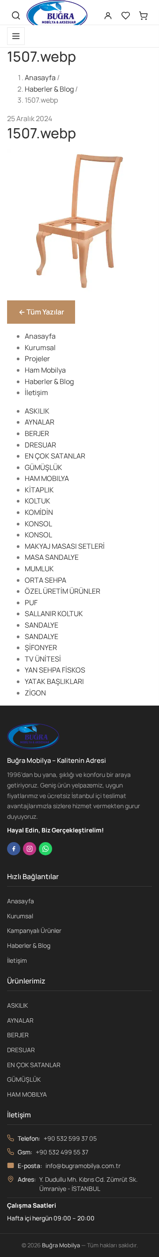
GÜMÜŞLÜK (43, 467)
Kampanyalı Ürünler (34, 930)
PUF (31, 602)
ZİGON (35, 693)
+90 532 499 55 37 (62, 1152)
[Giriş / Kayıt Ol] (108, 15)
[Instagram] (29, 848)
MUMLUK (39, 568)
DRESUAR (40, 445)
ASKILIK (37, 411)
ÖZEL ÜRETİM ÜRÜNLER (62, 591)
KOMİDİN (39, 512)
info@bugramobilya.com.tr (83, 1165)
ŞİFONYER (41, 647)
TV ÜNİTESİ (43, 659)
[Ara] (16, 15)
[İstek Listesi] (125, 15)
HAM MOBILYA (47, 478)
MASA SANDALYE (52, 557)
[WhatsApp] (45, 848)
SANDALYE (41, 625)
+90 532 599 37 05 (70, 1138)
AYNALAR (39, 422)
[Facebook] (13, 848)
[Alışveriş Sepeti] (143, 15)
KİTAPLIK (39, 490)
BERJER (37, 433)
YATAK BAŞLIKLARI (54, 681)
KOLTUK (37, 501)
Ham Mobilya (45, 370)
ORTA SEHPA (45, 580)
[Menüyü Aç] (16, 36)
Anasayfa (40, 77)
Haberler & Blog (49, 89)
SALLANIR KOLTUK (54, 613)
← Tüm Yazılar (41, 312)
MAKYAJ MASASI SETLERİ (65, 546)
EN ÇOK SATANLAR (55, 456)
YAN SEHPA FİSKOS (55, 670)
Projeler (37, 358)
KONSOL (38, 524)
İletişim (36, 392)
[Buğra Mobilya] (56, 15)
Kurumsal (40, 347)
